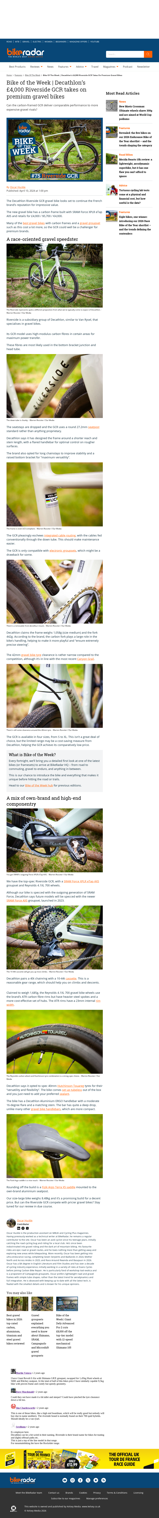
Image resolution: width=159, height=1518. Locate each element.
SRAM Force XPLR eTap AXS (81, 881)
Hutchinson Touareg (70, 1086)
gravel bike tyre (31, 655)
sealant (64, 1094)
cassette (71, 978)
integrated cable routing (60, 535)
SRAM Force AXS (17, 900)
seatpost (93, 427)
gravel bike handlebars (46, 1109)
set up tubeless (72, 1090)
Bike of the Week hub (39, 785)
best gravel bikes (34, 223)
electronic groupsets (63, 550)
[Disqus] (58, 1406)
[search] (148, 54)
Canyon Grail (85, 659)
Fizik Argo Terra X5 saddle (58, 1187)
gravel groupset (90, 223)
